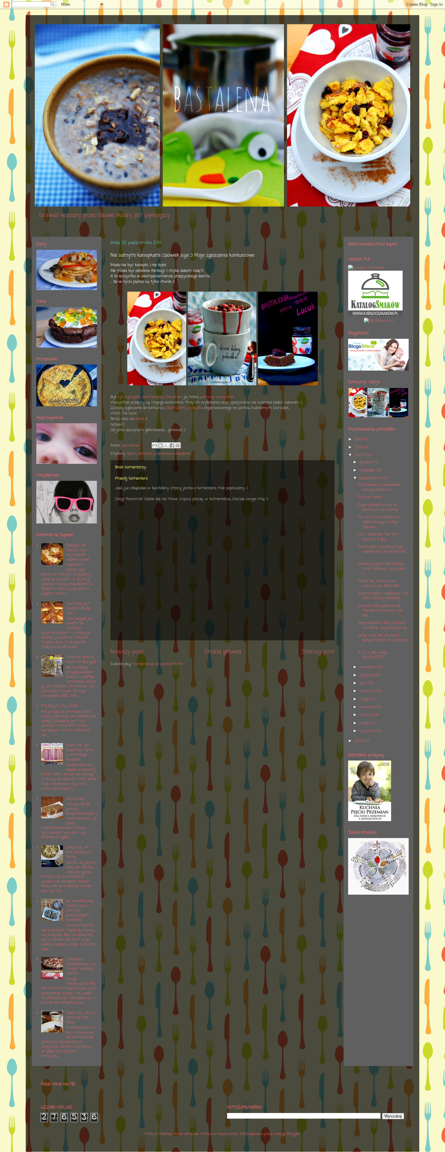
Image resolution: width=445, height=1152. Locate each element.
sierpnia (366, 675)
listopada (367, 470)
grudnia (366, 462)
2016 (359, 439)
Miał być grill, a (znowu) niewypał (81, 659)
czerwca (367, 691)
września (367, 667)
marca (365, 715)
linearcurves (227, 1134)
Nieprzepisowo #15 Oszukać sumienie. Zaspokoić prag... (383, 625)
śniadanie (182, 454)
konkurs (145, 454)
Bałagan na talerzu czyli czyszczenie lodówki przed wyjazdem (77, 555)
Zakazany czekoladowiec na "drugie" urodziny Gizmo (80, 966)
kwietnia (367, 707)
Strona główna (222, 652)
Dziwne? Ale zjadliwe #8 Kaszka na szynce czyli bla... (380, 610)
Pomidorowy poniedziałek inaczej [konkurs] (379, 487)
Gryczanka (75, 799)
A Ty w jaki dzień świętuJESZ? (372, 655)
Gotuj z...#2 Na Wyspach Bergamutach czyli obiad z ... (383, 640)
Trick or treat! (370, 497)
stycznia (367, 731)
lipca (363, 683)
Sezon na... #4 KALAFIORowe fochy (78, 852)
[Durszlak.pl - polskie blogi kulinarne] (366, 268)
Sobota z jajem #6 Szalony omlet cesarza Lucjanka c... (381, 568)
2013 (359, 741)
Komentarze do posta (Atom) (158, 664)
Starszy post (318, 652)
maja (364, 699)
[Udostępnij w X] (166, 445)
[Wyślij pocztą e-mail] (155, 445)
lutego (365, 723)
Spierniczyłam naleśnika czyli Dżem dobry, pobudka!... (383, 596)
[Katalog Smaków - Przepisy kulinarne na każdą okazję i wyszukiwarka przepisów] (375, 315)
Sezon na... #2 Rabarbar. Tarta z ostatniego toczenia (80, 752)
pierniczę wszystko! (217, 397)
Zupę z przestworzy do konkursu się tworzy (378, 507)
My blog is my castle (59, 706)
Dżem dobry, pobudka (184, 408)
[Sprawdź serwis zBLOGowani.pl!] (378, 321)
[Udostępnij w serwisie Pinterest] (178, 445)
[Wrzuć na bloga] (160, 445)
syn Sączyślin (128, 397)
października (370, 478)
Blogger (293, 1134)
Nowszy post (126, 652)
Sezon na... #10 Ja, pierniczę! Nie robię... (81, 1017)
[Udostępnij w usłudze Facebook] (172, 445)
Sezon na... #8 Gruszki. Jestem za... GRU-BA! (378, 583)
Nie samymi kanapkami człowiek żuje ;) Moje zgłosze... (379, 522)
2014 (359, 455)
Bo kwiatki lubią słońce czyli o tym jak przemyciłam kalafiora (80, 910)
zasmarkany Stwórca (161, 397)
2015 (359, 447)
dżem (131, 454)
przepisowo (163, 454)
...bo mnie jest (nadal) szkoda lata (78, 608)
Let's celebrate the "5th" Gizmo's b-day (378, 537)
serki (139, 419)
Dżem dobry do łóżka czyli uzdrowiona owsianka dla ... (382, 551)
